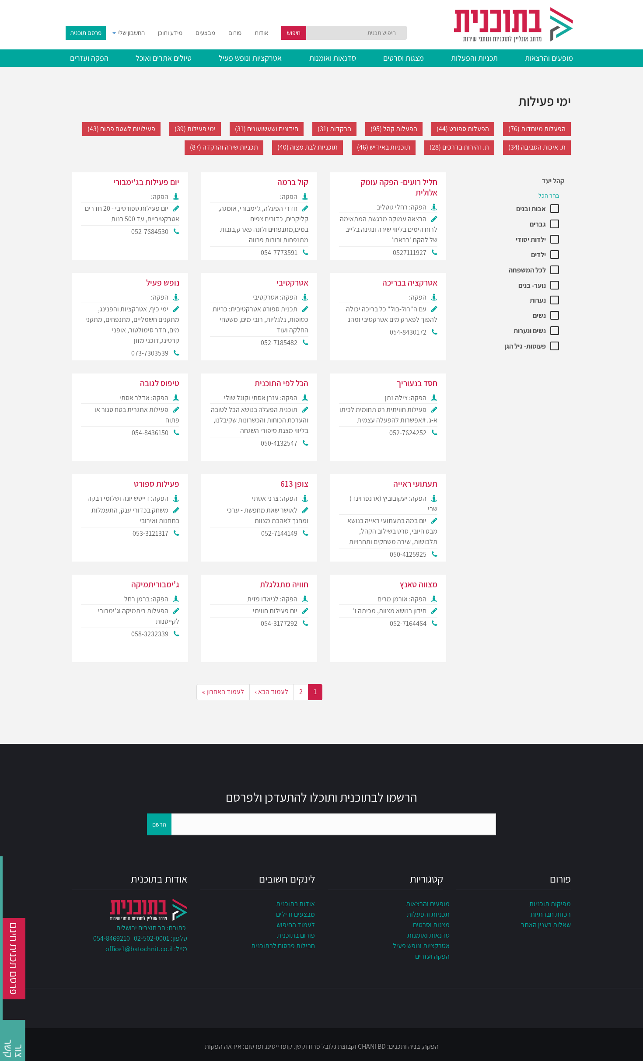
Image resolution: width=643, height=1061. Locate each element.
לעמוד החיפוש (295, 924)
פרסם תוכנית (85, 32)
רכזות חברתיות (551, 914)
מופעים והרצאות (549, 58)
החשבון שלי (131, 32)
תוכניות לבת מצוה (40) (307, 147)
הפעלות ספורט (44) (463, 128)
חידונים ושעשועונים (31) (266, 128)
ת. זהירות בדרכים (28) (459, 147)
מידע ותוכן (170, 32)
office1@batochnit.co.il (139, 948)
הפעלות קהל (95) (393, 128)
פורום (234, 32)
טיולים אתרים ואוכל (164, 58)
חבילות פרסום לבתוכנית (283, 945)
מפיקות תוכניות (550, 903)
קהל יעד (553, 180)
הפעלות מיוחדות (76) (537, 128)
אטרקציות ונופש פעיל (250, 58)
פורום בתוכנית (296, 935)
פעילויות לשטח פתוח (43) (121, 128)
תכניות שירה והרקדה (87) (224, 147)
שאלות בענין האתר (546, 924)
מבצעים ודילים (295, 914)
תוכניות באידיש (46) (383, 147)
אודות (261, 32)
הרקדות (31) (334, 128)
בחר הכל (548, 195)
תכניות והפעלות (474, 58)
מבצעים (205, 32)
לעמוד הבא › (271, 691)
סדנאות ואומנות (332, 58)
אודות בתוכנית (295, 903)
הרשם (159, 824)
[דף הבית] (492, 23)
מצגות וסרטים (403, 58)
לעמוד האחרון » (223, 691)
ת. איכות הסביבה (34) (537, 147)
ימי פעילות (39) (195, 128)
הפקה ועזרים (89, 58)
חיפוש (294, 33)
